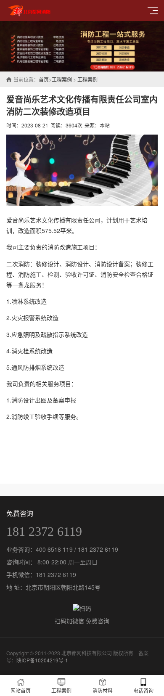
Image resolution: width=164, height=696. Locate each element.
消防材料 (103, 690)
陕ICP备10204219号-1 (42, 660)
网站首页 (21, 690)
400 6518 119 (54, 549)
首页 (44, 79)
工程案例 (62, 79)
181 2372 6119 (44, 531)
